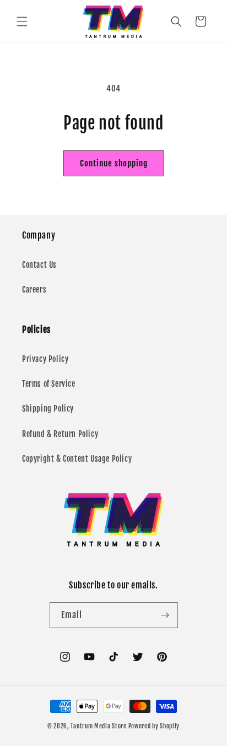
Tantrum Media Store (98, 726)
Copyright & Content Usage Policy (77, 458)
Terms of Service (48, 383)
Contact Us (39, 264)
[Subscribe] (165, 615)
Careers (34, 289)
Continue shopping (114, 163)
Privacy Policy (45, 359)
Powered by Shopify (154, 726)
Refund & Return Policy (60, 434)
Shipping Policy (48, 408)
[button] (22, 21)
